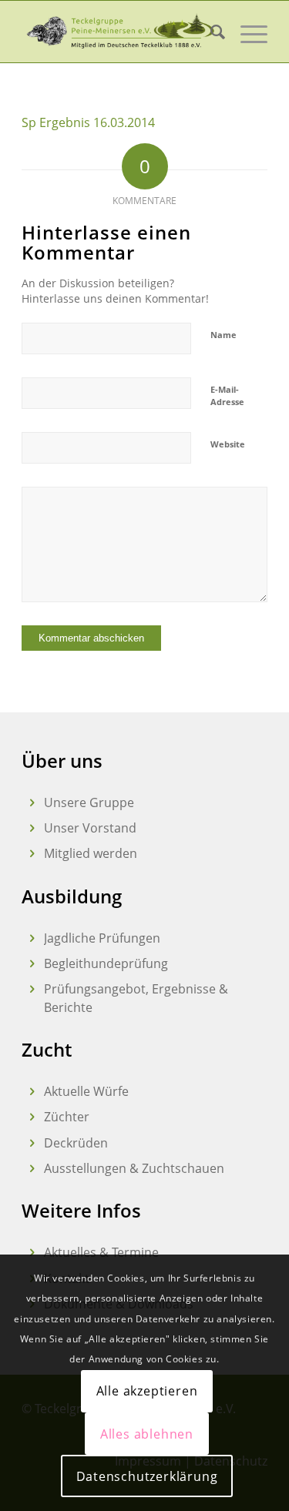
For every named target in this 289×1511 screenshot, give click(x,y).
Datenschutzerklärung (147, 1476)
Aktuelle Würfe (86, 1091)
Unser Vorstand (90, 827)
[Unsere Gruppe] (32, 803)
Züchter (66, 1116)
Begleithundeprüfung (106, 963)
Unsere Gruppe (89, 802)
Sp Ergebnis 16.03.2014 (88, 122)
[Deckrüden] (32, 1143)
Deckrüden (76, 1142)
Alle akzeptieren (147, 1390)
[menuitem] (210, 31)
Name (223, 334)
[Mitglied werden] (32, 854)
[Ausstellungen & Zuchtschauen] (32, 1169)
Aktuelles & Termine (101, 1252)
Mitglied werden (90, 853)
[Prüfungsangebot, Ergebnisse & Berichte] (32, 989)
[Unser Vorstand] (32, 828)
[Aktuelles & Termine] (32, 1252)
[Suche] (210, 31)
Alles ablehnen (146, 1434)
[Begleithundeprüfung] (32, 964)
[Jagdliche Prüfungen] (32, 938)
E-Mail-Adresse (227, 396)
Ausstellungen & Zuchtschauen (134, 1168)
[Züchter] (32, 1117)
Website (227, 444)
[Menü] (246, 31)
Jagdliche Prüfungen (102, 938)
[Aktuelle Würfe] (32, 1092)
